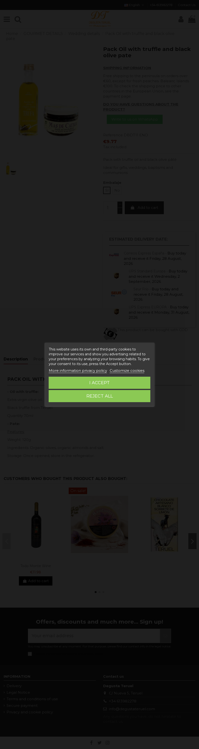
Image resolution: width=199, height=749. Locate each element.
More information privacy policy (78, 370)
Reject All (99, 396)
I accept (99, 382)
